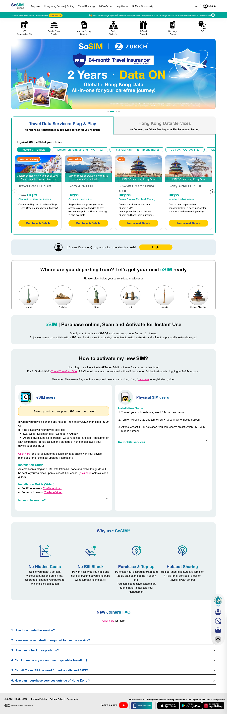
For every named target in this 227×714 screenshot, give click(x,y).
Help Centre (122, 6)
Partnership (72, 699)
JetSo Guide (105, 6)
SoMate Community (142, 6)
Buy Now (35, 6)
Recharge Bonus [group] (172, 32)
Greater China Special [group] (54, 32)
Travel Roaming (86, 6)
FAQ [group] (202, 31)
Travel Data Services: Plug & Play (62, 125)
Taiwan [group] (28, 306)
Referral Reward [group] (143, 32)
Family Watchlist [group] (113, 32)
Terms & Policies (39, 699)
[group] (113, 74)
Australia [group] (63, 306)
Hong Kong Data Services (164, 125)
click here (143, 379)
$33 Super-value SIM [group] (24, 32)
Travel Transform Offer (64, 371)
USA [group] (96, 306)
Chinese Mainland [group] (198, 306)
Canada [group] (164, 306)
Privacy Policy (56, 699)
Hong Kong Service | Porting (59, 6)
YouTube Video (52, 488)
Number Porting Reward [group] (84, 32)
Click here (24, 454)
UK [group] (130, 306)
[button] (108, 111)
